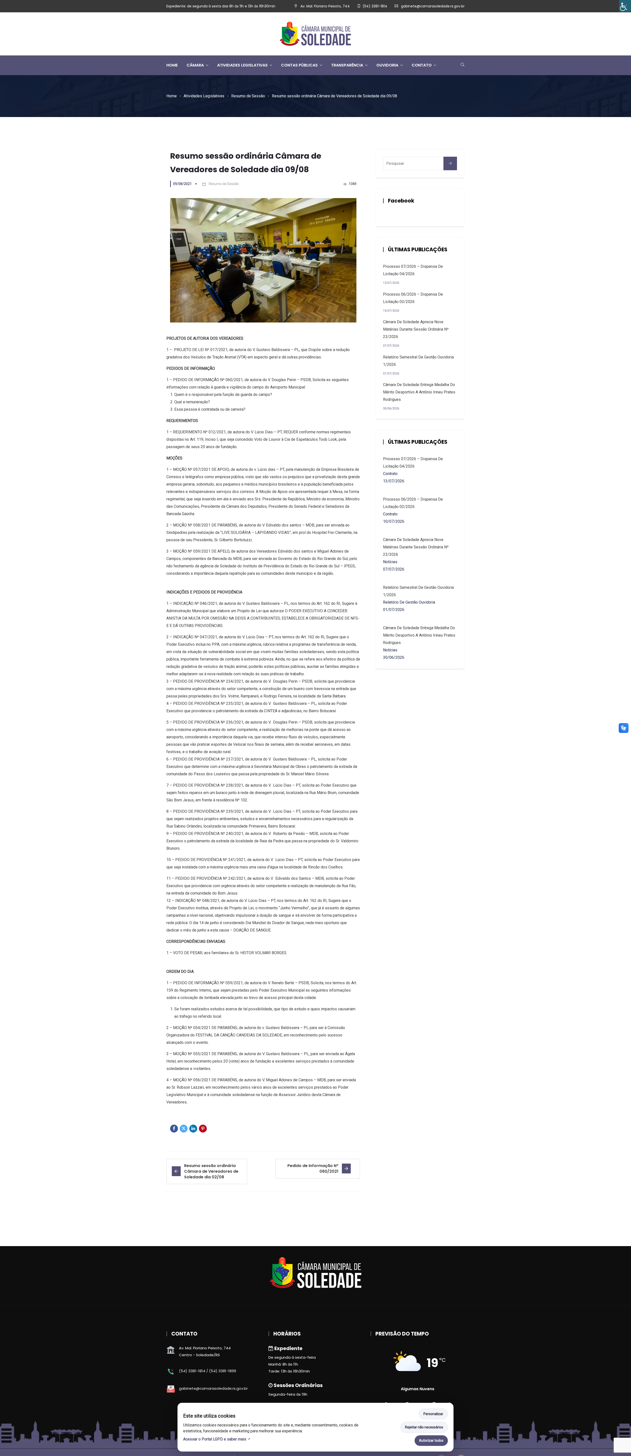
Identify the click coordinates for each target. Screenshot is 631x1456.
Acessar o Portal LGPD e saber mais (214, 1439)
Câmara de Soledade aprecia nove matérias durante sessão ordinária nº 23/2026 (416, 329)
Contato (422, 65)
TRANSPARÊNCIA (347, 65)
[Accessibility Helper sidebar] (625, 6)
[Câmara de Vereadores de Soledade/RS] (315, 34)
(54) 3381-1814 (375, 6)
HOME (172, 65)
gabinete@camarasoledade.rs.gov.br (433, 6)
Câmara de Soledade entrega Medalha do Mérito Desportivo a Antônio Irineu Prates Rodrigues (419, 392)
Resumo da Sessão (248, 96)
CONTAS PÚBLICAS (299, 65)
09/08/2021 (182, 184)
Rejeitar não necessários (424, 1427)
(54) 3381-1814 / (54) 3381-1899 (207, 1370)
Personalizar (433, 1414)
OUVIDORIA (387, 65)
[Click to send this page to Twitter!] (184, 1129)
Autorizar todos (431, 1440)
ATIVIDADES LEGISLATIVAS (242, 65)
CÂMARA (195, 65)
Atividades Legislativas (204, 96)
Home (171, 96)
